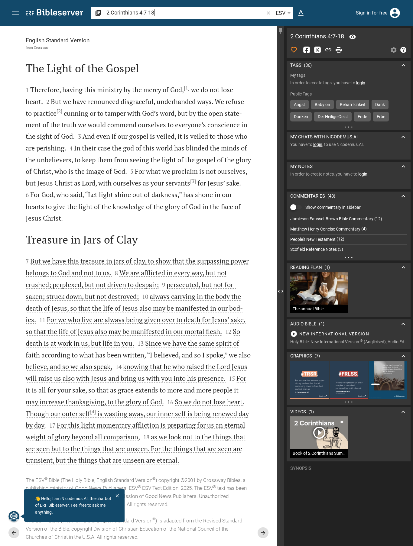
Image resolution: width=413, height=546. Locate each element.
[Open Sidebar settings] (393, 50)
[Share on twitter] (317, 50)
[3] (193, 181)
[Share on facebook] (306, 50)
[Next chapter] (263, 532)
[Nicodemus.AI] (13, 516)
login (360, 82)
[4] (93, 411)
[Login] (395, 13)
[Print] (338, 50)
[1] (187, 87)
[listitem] (349, 219)
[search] (186, 12)
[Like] (294, 50)
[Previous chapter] (13, 532)
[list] (349, 234)
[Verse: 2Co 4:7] (352, 37)
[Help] (403, 50)
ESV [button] (280, 13)
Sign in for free (371, 13)
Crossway (41, 47)
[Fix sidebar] (280, 31)
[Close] (117, 496)
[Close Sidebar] (280, 291)
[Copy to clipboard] (328, 50)
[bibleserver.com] (54, 13)
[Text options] (301, 13)
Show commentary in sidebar (333, 207)
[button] (15, 13)
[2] (59, 111)
